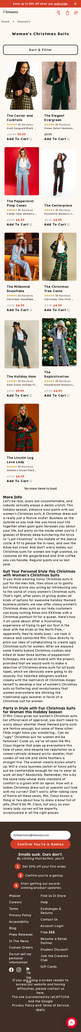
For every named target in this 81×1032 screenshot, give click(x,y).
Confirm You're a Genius (40, 844)
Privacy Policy (23, 1005)
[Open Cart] (67, 13)
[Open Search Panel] (58, 13)
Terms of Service (56, 1005)
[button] (71, 1022)
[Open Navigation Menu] (76, 13)
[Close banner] (75, 3)
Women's (24, 21)
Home (6, 21)
